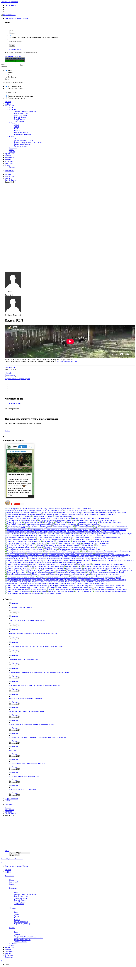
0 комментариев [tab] (15, 403)
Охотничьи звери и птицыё (23, 140)
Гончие (16, 127)
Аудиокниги (9, 154)
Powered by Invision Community (12, 859)
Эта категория (13, 75)
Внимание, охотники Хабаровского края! (24, 776)
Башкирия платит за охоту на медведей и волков (27, 711)
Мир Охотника (19, 121)
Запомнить (13, 37)
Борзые (16, 125)
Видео (11, 107)
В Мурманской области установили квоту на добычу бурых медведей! (34, 685)
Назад (11, 880)
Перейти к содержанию (9, 2)
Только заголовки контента (17, 98)
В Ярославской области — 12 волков (22, 789)
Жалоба (8, 373)
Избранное (9, 161)
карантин (12, 750)
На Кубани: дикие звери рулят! (20, 607)
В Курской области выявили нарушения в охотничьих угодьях (32, 724)
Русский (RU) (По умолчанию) (19, 853)
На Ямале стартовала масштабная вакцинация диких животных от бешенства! (37, 737)
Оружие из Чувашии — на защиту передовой (25, 698)
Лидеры (8, 159)
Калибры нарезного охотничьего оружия (28, 142)
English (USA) (14, 855)
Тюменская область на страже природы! (23, 659)
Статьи (11, 136)
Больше (12, 152)
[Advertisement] (64, 203)
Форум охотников (11, 799)
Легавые (17, 130)
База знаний (9, 105)
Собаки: (12, 123)
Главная (8, 102)
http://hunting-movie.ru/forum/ (67, 361)
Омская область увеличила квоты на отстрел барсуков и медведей (33, 633)
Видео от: (12, 109)
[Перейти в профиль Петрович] (13, 603)
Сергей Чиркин (19, 119)
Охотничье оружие (20, 146)
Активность (9, 157)
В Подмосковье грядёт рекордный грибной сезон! (27, 763)
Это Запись (12, 77)
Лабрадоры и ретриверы (22, 134)
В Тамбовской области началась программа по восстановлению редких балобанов (39, 672)
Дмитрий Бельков (20, 117)
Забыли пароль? (15, 49)
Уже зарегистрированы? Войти (17, 18)
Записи (10, 73)
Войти (12, 45)
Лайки (16, 129)
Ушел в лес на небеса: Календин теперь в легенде (27, 620)
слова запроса (14, 86)
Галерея (8, 155)
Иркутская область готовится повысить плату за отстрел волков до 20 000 (36, 646)
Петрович (15, 611)
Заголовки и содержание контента (20, 96)
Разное (11, 150)
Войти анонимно (15, 41)
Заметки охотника (20, 115)
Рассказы (17, 138)
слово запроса (15, 88)
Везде (10, 70)
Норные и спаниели (21, 132)
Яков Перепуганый (21, 113)
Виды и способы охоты (22, 144)
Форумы (8, 104)
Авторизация (10, 367)
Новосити (13, 148)
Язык (7, 851)
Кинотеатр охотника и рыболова (25, 111)
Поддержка (9, 163)
